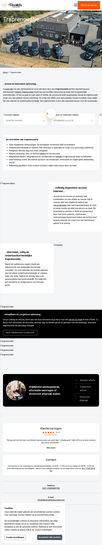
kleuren (43, 153)
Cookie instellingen (15, 537)
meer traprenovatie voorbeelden (20, 333)
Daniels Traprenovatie (24, 92)
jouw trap (9, 89)
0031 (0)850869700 (51, 488)
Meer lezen (51, 448)
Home (5, 72)
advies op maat (75, 319)
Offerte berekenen (89, 5)
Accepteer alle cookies (50, 537)
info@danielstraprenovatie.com (51, 500)
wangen (58, 156)
